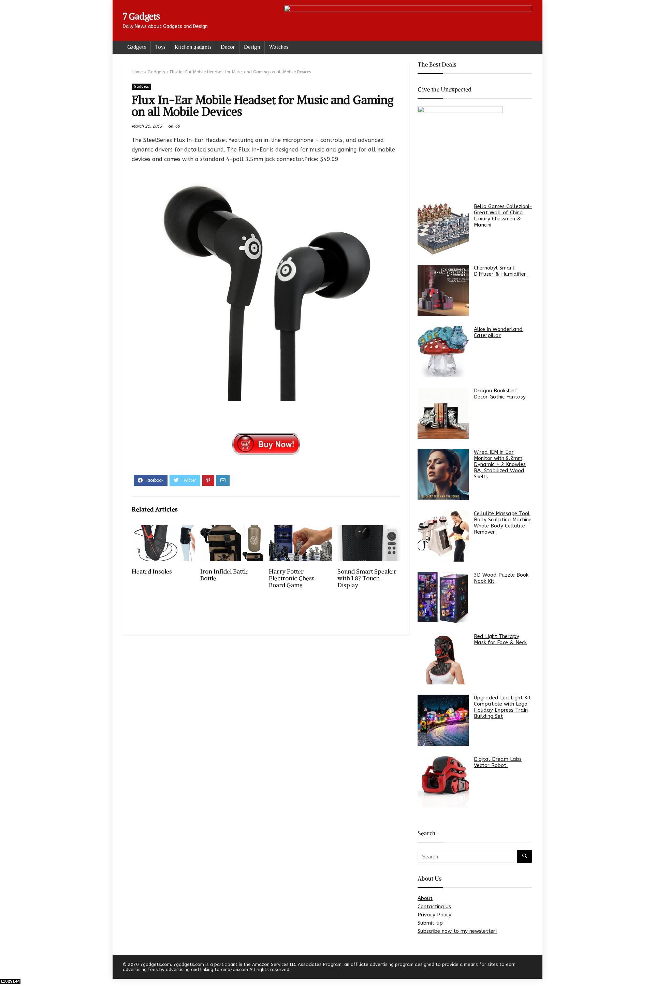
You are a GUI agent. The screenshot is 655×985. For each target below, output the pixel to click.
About (425, 898)
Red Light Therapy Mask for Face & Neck (500, 639)
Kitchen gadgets (193, 47)
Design (252, 47)
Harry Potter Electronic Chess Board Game (292, 578)
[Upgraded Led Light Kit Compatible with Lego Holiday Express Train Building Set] (443, 720)
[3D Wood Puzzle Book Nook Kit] (443, 597)
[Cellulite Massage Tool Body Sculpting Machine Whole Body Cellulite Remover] (443, 536)
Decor (228, 47)
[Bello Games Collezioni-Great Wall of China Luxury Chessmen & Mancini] (443, 229)
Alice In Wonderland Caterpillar (498, 332)
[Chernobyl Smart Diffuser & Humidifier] (443, 290)
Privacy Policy (434, 915)
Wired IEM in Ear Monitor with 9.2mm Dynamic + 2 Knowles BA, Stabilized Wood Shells (500, 464)
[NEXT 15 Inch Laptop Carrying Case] (648, 968)
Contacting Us (434, 906)
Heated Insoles (152, 571)
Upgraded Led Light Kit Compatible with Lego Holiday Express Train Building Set (502, 707)
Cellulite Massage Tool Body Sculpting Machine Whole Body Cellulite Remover (503, 522)
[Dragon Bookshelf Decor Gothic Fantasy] (443, 413)
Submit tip (430, 923)
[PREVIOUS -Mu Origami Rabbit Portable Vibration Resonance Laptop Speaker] (7, 968)
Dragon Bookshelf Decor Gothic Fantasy (500, 394)
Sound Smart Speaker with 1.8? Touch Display (366, 578)
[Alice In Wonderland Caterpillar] (443, 351)
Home (137, 72)
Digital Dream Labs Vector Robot (498, 762)
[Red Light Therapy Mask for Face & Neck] (443, 658)
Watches (278, 47)
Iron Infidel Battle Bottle (224, 575)
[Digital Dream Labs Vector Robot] (443, 781)
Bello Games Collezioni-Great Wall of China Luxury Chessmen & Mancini (503, 215)
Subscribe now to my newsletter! (457, 931)
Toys (160, 47)
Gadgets (136, 47)
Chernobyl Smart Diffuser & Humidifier (501, 271)
